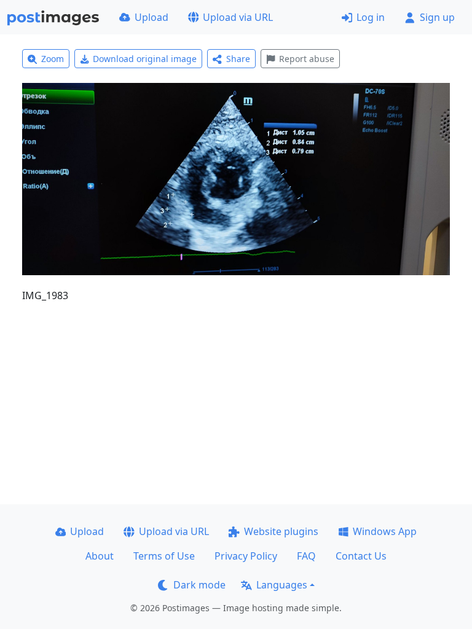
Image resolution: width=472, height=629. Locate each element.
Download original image (145, 58)
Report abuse (306, 58)
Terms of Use (164, 556)
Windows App (385, 531)
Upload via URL (238, 17)
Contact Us (361, 556)
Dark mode (199, 585)
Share (238, 58)
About (99, 556)
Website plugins (281, 531)
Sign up (437, 17)
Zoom (52, 58)
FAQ (306, 556)
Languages (281, 585)
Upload (151, 17)
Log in (370, 17)
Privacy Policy (245, 556)
